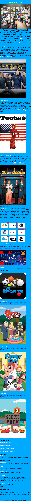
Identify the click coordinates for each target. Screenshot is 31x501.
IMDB (1, 57)
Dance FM (3, 466)
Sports (2, 267)
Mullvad (19, 42)
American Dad (4, 301)
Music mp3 (3, 462)
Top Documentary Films (7, 448)
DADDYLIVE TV (4, 208)
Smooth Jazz (3, 471)
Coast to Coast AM (5, 491)
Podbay (2, 456)
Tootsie (6, 100)
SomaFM (2, 475)
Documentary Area (5, 442)
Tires (4, 46)
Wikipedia (9, 57)
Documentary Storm (6, 445)
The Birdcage (7, 155)
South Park (3, 393)
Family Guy (3, 346)
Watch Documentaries (6, 451)
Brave (21, 38)
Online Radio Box (5, 483)
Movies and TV (4, 243)
